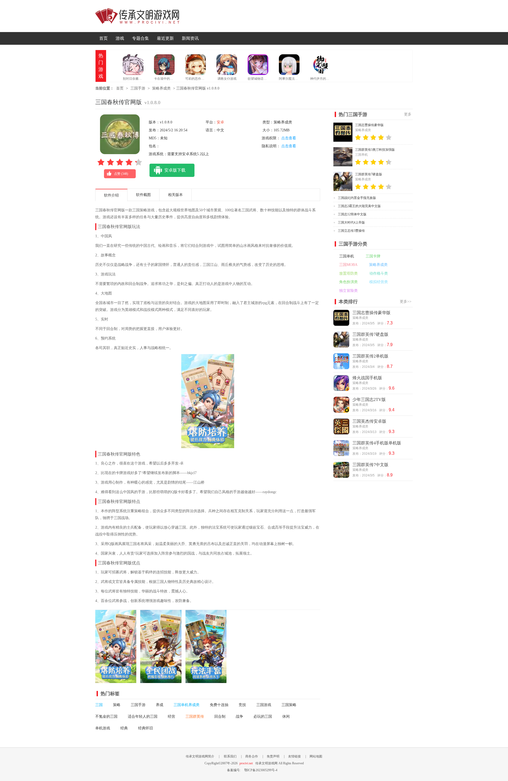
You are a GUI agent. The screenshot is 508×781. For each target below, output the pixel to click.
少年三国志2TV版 (369, 399)
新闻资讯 (190, 38)
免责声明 (273, 756)
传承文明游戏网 (137, 16)
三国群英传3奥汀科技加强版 (375, 149)
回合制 (219, 716)
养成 (159, 705)
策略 (116, 705)
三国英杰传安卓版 (369, 421)
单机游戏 (102, 728)
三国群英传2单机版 (370, 356)
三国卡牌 (373, 256)
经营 (171, 716)
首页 (103, 38)
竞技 (242, 705)
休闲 (286, 716)
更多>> (405, 302)
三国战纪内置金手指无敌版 (357, 198)
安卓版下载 (174, 170)
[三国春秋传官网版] (115, 680)
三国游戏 (263, 705)
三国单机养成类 (186, 705)
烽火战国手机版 (367, 378)
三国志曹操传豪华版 (369, 125)
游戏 (120, 38)
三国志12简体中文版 (352, 214)
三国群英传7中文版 (370, 464)
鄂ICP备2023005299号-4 (260, 770)
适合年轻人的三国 (142, 716)
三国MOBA (348, 265)
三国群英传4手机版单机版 (376, 443)
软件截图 (143, 195)
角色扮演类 (348, 282)
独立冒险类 (348, 291)
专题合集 (140, 38)
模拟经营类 (378, 282)
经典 (124, 728)
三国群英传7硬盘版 (368, 174)
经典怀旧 (145, 728)
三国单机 (346, 256)
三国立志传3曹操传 (351, 231)
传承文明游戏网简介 (200, 756)
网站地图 (316, 756)
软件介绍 (111, 195)
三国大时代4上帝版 (351, 222)
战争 (239, 716)
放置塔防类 (348, 273)
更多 (407, 114)
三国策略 (289, 705)
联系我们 (230, 756)
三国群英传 (194, 716)
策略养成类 (161, 88)
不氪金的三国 (106, 716)
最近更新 (165, 38)
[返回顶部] (425, 703)
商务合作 (251, 756)
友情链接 (294, 756)
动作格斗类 (378, 273)
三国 (99, 705)
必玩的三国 (262, 716)
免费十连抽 (219, 705)
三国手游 (137, 88)
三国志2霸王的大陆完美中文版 (359, 206)
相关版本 (175, 195)
